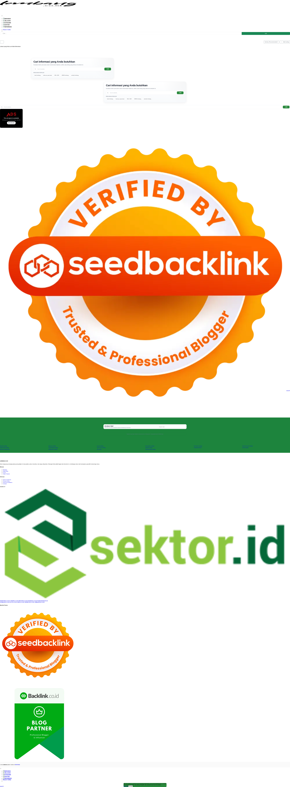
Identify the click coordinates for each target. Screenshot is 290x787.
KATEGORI (8, 22)
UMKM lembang (65, 75)
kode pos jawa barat (47, 75)
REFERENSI (8, 27)
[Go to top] (0, 768)
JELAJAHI (7, 20)
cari (266, 33)
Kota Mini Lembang (148, 447)
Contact (5, 483)
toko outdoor (99, 449)
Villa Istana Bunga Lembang (150, 449)
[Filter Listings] (2, 42)
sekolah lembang (75, 75)
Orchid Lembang (245, 447)
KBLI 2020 (56, 75)
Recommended (271, 42)
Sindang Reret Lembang (52, 449)
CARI (108, 69)
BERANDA (8, 18)
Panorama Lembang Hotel (5, 449)
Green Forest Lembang (101, 447)
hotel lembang (37, 75)
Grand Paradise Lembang (53, 447)
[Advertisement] (145, 17)
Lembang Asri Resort (198, 447)
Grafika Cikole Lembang (4, 447)
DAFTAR (7, 24)
